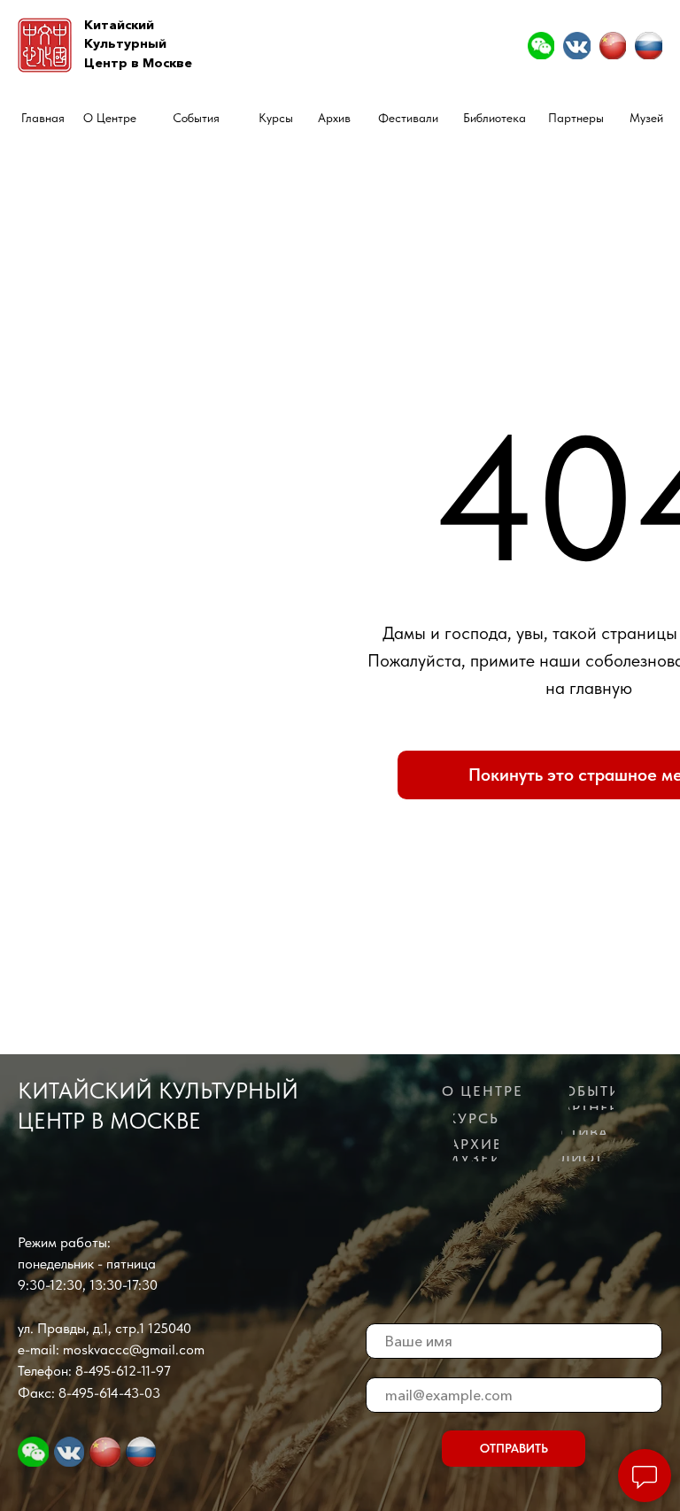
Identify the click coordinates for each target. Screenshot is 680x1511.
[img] (541, 45)
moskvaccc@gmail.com (134, 1349)
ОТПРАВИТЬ (514, 1448)
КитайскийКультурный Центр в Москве (138, 44)
